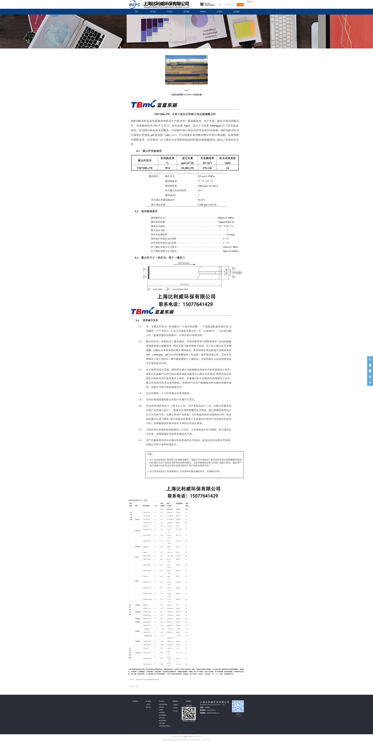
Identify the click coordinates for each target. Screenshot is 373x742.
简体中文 (249, 1)
